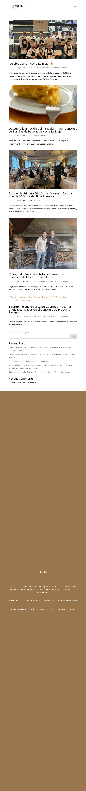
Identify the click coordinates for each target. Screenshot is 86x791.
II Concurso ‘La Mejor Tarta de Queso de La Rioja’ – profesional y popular (39, 372)
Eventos (37, 135)
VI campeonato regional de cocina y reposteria (28, 361)
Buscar (73, 336)
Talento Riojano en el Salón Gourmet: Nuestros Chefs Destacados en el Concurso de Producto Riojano (40, 309)
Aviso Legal (15, 601)
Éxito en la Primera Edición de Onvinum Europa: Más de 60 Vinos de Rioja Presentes (41, 194)
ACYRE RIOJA (16, 68)
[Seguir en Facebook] (41, 572)
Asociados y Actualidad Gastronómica (47, 68)
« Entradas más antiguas (19, 332)
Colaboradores (49, 590)
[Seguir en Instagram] (45, 572)
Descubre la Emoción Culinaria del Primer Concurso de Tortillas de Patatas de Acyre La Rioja (43, 129)
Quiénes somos (32, 587)
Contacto (43, 593)
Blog (68, 590)
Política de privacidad (39, 601)
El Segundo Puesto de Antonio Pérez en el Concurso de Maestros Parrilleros (36, 275)
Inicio (13, 587)
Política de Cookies (67, 601)
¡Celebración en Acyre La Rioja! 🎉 (31, 64)
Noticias (65, 68)
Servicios (53, 587)
